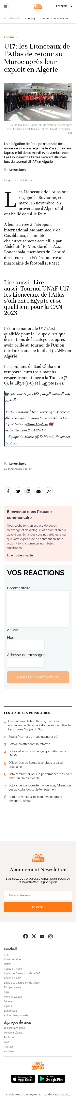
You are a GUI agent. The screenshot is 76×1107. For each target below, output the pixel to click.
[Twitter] (33, 936)
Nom (11, 637)
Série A (8, 1001)
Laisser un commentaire (38, 677)
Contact (8, 1046)
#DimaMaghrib (37, 424)
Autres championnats (16, 1015)
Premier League (13, 996)
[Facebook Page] (25, 936)
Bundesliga (10, 1010)
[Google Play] (51, 1078)
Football (11, 37)
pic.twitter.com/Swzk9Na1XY (25, 430)
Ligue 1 (8, 1006)
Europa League (12, 987)
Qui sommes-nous (14, 1028)
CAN (6, 954)
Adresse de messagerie (27, 655)
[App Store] (23, 1078)
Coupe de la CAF (13, 978)
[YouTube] (42, 936)
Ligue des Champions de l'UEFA (22, 982)
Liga (6, 992)
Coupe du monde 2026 (55, 18)
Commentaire (19, 588)
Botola (7, 964)
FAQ (6, 1042)
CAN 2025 (30, 18)
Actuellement (11, 18)
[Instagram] (50, 936)
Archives (9, 1051)
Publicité (9, 1037)
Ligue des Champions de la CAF (22, 973)
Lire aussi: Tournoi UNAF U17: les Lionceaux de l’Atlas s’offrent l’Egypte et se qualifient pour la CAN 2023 (37, 298)
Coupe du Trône (13, 968)
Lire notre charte (20, 555)
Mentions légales (13, 1032)
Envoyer (38, 906)
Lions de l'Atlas (12, 959)
